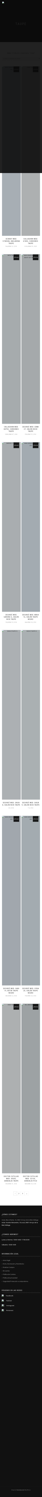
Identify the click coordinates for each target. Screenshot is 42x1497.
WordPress (27, 1490)
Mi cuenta (6, 1271)
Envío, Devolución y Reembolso (13, 1264)
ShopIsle (14, 1490)
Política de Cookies (9, 1274)
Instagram (10, 1306)
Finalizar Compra (8, 1267)
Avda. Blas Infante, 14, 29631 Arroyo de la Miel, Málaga (20, 1220)
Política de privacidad (10, 1278)
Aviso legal (6, 1260)
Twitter (9, 1301)
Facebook (9, 1296)
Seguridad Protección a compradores (15, 1281)
